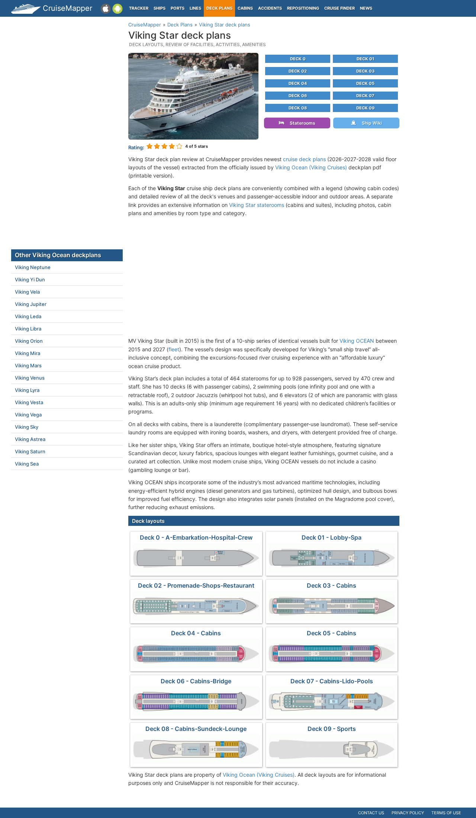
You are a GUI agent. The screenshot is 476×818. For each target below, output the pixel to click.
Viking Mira (27, 353)
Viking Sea (27, 464)
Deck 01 (365, 58)
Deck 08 (298, 108)
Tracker (138, 8)
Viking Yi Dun (30, 279)
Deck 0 (298, 58)
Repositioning (303, 8)
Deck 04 (298, 83)
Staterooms (300, 123)
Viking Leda (28, 316)
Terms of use (446, 812)
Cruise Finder (339, 8)
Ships (159, 8)
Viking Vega (28, 415)
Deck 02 (298, 71)
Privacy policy (408, 812)
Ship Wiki (370, 123)
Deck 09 (365, 108)
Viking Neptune (33, 267)
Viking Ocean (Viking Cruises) (311, 167)
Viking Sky (26, 427)
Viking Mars (28, 365)
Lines (195, 8)
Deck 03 (365, 71)
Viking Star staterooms (256, 205)
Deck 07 (365, 95)
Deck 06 (298, 95)
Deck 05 (365, 83)
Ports (177, 8)
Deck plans (219, 8)
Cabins (245, 8)
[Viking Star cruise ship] (193, 95)
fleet (173, 349)
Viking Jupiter (30, 304)
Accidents (270, 8)
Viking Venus (30, 378)
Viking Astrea (30, 439)
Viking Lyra (27, 390)
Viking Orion (29, 341)
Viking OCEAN (357, 341)
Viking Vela (27, 292)
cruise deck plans (304, 159)
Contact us (371, 812)
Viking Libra (28, 329)
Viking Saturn (30, 451)
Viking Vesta (29, 402)
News (366, 8)
